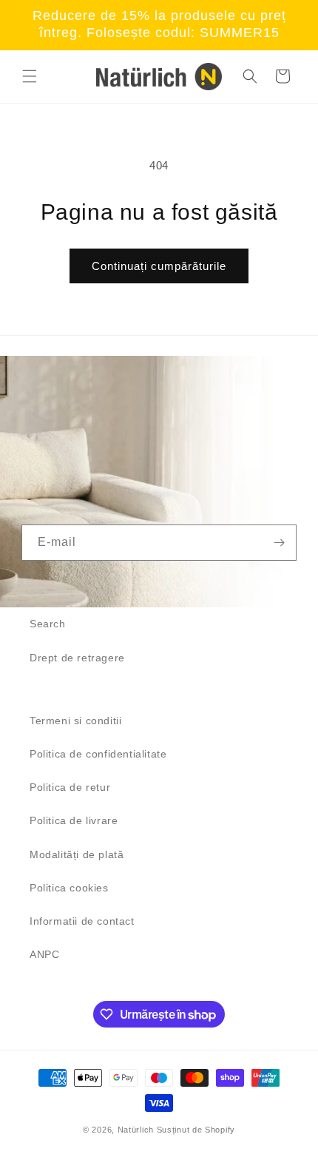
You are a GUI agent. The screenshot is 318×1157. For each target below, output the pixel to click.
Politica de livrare (74, 820)
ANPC (44, 954)
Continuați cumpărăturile (159, 266)
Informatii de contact (82, 921)
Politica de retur (70, 787)
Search (48, 624)
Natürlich (136, 1129)
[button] (29, 76)
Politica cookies (69, 888)
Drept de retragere (77, 658)
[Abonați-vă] (279, 542)
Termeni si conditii (75, 720)
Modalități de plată (77, 854)
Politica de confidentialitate (98, 754)
